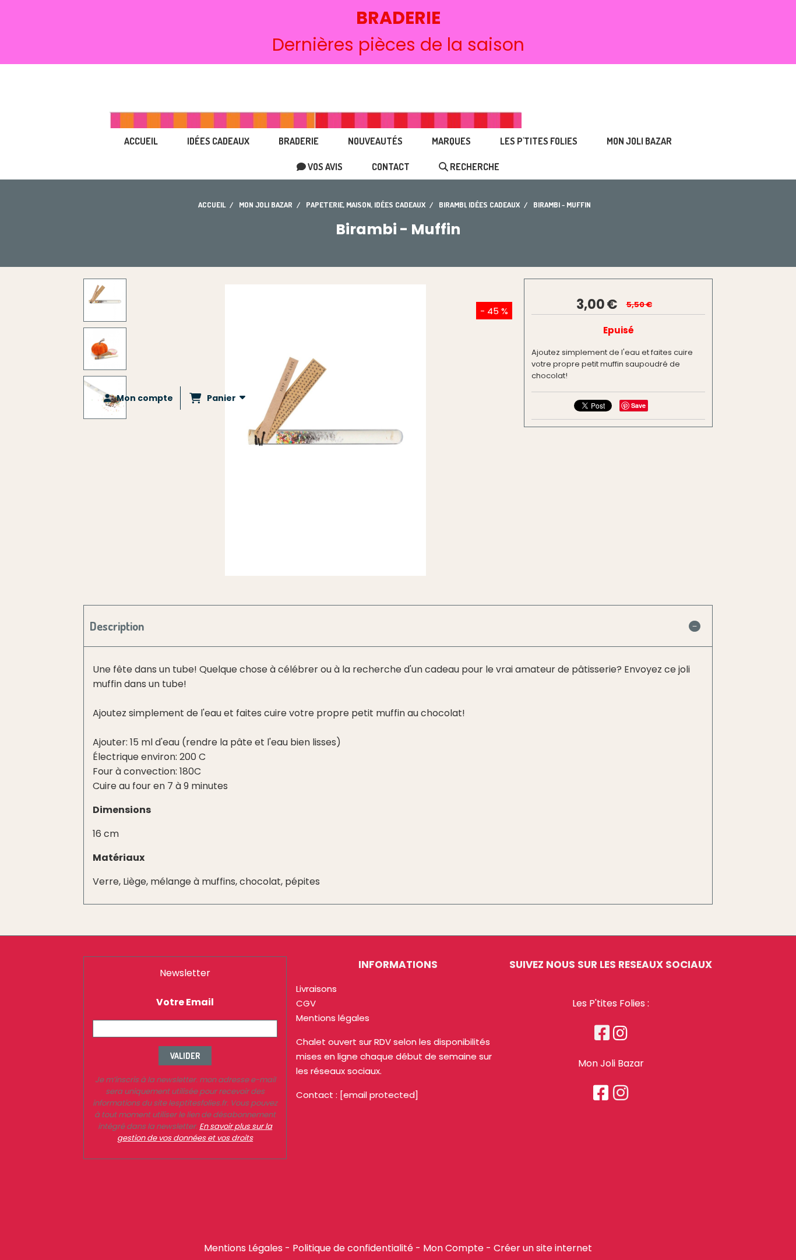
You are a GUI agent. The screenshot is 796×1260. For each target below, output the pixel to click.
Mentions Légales (243, 1248)
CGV (306, 1003)
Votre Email (185, 1002)
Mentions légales (332, 1018)
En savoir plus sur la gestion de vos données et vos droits (194, 1132)
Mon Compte (453, 1248)
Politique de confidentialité (353, 1248)
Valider (185, 1056)
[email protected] (379, 1095)
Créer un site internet (543, 1248)
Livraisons (316, 989)
